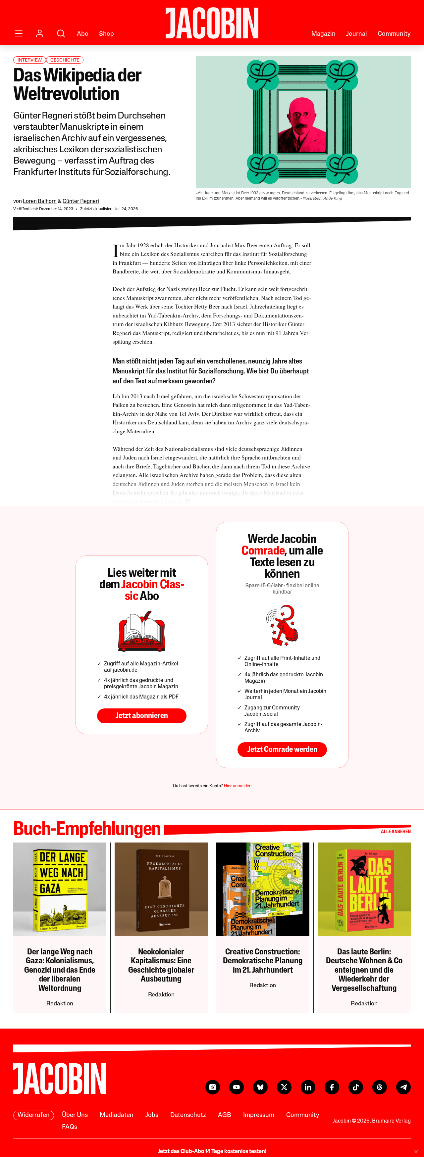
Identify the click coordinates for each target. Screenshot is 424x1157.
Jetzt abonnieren (142, 716)
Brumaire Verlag (391, 1121)
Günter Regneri (81, 201)
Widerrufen (34, 1115)
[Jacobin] (212, 23)
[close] (416, 1151)
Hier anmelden (237, 786)
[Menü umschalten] (18, 33)
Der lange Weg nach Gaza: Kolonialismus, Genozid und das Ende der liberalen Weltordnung (59, 970)
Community (394, 34)
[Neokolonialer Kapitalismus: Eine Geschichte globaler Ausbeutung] (161, 889)
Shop (106, 34)
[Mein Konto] (39, 33)
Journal (356, 34)
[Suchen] (61, 33)
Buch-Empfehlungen (87, 830)
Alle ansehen (396, 832)
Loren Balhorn (40, 201)
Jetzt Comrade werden (282, 750)
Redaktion (59, 1004)
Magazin (323, 34)
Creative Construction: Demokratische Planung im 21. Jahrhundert (263, 961)
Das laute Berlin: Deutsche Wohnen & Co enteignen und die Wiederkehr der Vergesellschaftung (364, 970)
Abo (82, 34)
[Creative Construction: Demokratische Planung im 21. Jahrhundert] (262, 889)
